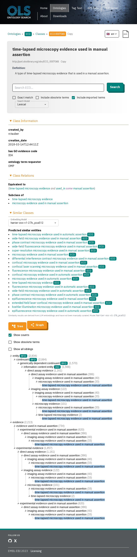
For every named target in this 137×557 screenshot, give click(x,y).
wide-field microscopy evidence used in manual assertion (49, 238)
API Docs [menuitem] (93, 8)
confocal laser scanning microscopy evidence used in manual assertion (58, 266)
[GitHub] (10, 541)
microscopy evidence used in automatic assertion (45, 278)
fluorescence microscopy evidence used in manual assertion (51, 270)
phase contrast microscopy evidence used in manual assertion (53, 242)
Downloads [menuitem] (60, 16)
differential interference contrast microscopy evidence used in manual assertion (63, 258)
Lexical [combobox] (21, 104)
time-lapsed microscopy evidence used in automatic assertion (52, 234)
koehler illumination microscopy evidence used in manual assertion (55, 306)
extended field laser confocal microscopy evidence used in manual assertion (61, 302)
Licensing (36, 551)
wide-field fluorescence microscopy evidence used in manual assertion (58, 246)
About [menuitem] (44, 16)
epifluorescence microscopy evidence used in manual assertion (53, 298)
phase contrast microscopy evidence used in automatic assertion (54, 294)
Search (115, 87)
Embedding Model (19, 219)
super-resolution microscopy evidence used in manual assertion (54, 250)
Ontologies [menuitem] (59, 8)
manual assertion (83, 188)
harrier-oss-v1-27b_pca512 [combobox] (27, 222)
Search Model (23, 101)
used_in (60, 188)
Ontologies (14, 34)
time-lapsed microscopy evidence (29, 188)
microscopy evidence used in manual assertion (40, 203)
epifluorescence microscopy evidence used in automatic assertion (55, 310)
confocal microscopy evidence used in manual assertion (49, 262)
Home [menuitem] (43, 8)
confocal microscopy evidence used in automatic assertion (50, 274)
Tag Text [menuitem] (77, 8)
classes (40, 34)
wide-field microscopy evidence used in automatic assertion (51, 290)
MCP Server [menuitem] (111, 8)
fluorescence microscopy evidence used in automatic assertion (53, 286)
